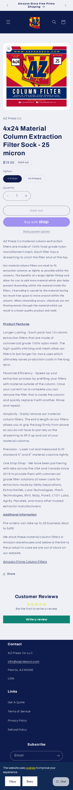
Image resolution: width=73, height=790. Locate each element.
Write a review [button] (36, 619)
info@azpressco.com (23, 661)
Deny (30, 781)
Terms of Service (19, 711)
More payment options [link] (36, 231)
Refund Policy (17, 729)
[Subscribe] (58, 756)
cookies (30, 768)
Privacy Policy (17, 720)
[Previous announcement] (7, 5)
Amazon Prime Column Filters (25, 561)
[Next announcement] (65, 5)
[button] (8, 22)
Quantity (8, 187)
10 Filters (37, 179)
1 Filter (14, 179)
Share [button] (11, 573)
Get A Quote (16, 702)
